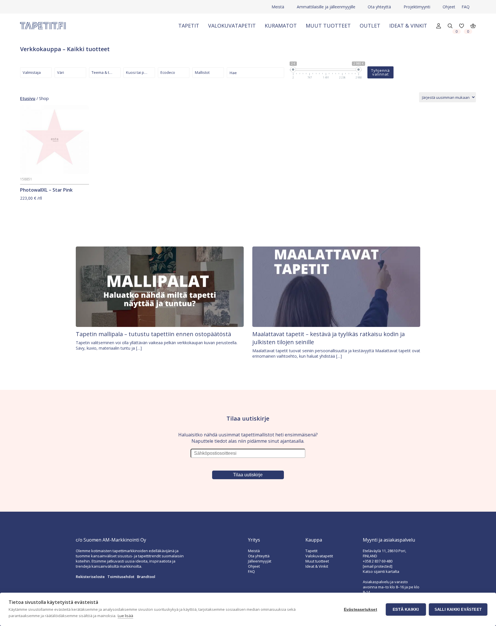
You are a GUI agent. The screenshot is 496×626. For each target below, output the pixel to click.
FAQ (466, 6)
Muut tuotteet (328, 25)
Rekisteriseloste (90, 576)
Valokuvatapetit (232, 25)
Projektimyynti (417, 6)
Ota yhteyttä (379, 6)
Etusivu (27, 98)
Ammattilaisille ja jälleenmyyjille (326, 6)
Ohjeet (449, 6)
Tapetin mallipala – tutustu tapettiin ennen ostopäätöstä (153, 334)
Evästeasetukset (360, 609)
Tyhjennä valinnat (380, 72)
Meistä (278, 6)
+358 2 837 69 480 (377, 561)
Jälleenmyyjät (259, 561)
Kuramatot (281, 25)
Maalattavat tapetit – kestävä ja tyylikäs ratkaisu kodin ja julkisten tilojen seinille (328, 338)
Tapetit (188, 25)
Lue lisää (125, 615)
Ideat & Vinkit (408, 25)
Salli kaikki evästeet (458, 609)
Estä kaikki (406, 609)
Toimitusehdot (120, 576)
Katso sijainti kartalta (381, 571)
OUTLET (370, 25)
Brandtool (146, 576)
